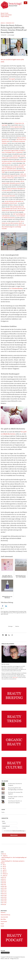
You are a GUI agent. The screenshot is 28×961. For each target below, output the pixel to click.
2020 (4, 886)
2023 (4, 881)
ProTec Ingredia (16, 612)
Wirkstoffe (6, 614)
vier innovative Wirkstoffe (8, 196)
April (4, 870)
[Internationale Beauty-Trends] (14, 727)
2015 (4, 895)
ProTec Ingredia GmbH (16, 127)
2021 (4, 884)
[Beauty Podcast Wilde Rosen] (14, 947)
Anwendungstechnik (13, 611)
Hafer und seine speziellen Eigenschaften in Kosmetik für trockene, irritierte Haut (14, 175)
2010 (4, 904)
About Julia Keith (4, 917)
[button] (2, 606)
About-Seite (15, 677)
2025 (4, 877)
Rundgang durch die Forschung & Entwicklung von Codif (13, 170)
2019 (4, 888)
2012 (4, 901)
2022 (4, 882)
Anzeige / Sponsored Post (7, 23)
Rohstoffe (22, 612)
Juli (4, 864)
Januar (5, 875)
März (4, 872)
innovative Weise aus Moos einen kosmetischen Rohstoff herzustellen (14, 161)
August (5, 855)
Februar (5, 873)
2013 (4, 899)
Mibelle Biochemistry (8, 612)
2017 (4, 892)
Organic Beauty (5, 16)
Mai (4, 868)
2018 (4, 890)
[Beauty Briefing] (14, 704)
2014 (4, 897)
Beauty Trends (4, 13)
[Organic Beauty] (14, 750)
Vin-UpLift (12, 79)
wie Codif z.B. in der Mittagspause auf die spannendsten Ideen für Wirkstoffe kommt (14, 166)
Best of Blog (3, 919)
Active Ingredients (5, 611)
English (2, 923)
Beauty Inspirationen (6, 15)
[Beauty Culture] (14, 774)
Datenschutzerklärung (18, 831)
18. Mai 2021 (3, 35)
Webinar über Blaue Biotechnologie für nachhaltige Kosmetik (14, 226)
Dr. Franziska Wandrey (16, 288)
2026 (4, 854)
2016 (4, 893)
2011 (4, 902)
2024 (4, 879)
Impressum (3, 912)
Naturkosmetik (4, 921)
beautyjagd (11, 35)
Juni (4, 866)
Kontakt (2, 926)
